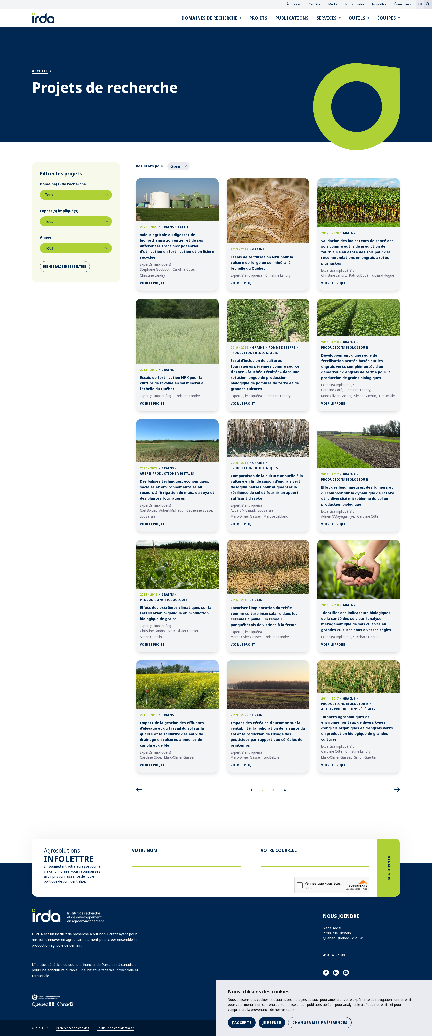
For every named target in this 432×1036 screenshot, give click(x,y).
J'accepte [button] (242, 1022)
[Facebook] (326, 973)
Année (46, 237)
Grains (180, 167)
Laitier (184, 227)
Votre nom (145, 850)
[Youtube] (346, 973)
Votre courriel (279, 850)
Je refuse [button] (272, 1022)
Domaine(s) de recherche (63, 183)
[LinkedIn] (336, 973)
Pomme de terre (282, 347)
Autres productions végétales (167, 473)
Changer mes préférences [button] (320, 1022)
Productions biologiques (254, 353)
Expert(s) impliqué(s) (59, 210)
